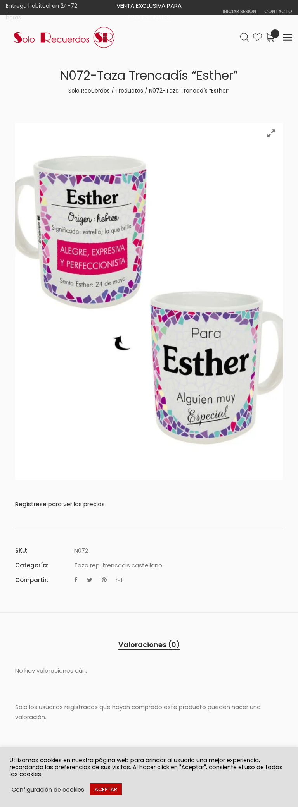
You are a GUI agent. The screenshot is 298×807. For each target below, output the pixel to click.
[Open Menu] (287, 37)
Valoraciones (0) (149, 644)
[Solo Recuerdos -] (64, 37)
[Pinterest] (104, 580)
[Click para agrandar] (271, 133)
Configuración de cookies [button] (48, 789)
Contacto (278, 11)
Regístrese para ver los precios (60, 504)
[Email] (119, 580)
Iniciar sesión (239, 11)
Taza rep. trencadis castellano (118, 565)
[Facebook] (76, 580)
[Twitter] (89, 580)
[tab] (149, 645)
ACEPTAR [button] (106, 789)
